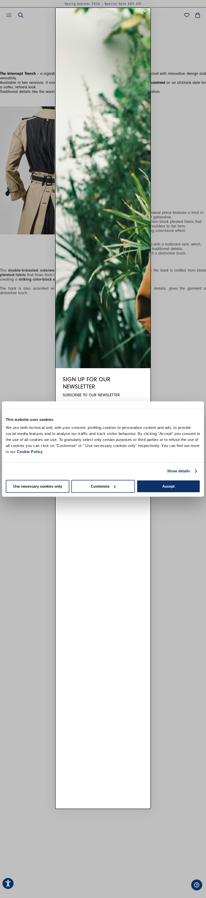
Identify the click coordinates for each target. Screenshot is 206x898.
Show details (178, 471)
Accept (168, 486)
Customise (100, 486)
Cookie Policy (30, 452)
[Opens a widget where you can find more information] (181, 889)
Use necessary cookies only (37, 486)
